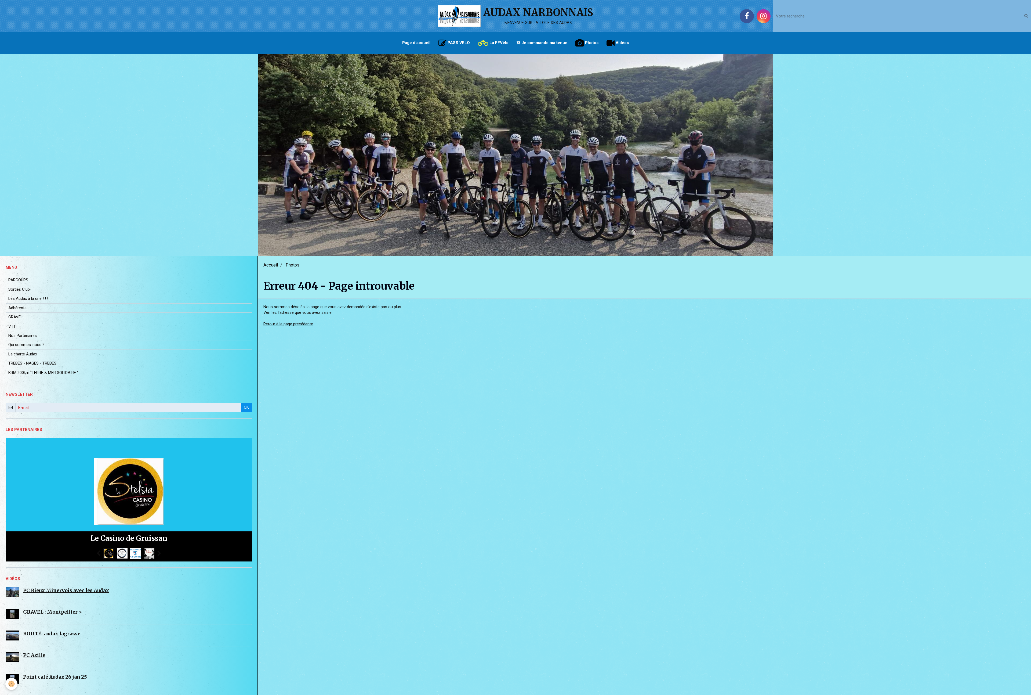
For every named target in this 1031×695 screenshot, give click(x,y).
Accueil (270, 265)
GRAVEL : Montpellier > (52, 612)
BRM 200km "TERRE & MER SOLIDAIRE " (43, 372)
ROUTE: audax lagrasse (51, 634)
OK (246, 407)
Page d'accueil (416, 42)
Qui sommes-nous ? (26, 344)
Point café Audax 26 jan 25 (55, 677)
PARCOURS (18, 280)
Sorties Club (19, 289)
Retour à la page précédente (288, 324)
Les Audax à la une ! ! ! (28, 298)
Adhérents (17, 307)
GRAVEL (15, 317)
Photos (591, 42)
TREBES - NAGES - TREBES (32, 363)
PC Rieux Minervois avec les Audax (66, 590)
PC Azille (34, 655)
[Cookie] (11, 684)
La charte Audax (22, 354)
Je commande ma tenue (543, 42)
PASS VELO (458, 42)
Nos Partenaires (22, 335)
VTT (12, 326)
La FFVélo (498, 42)
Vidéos (622, 42)
